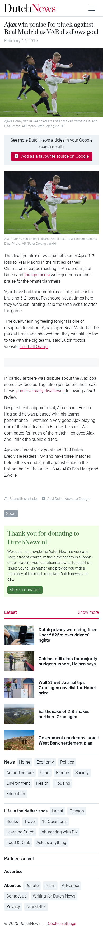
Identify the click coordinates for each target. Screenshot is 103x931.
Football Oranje (34, 346)
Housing (62, 783)
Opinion (76, 810)
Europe (62, 772)
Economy (45, 762)
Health (42, 783)
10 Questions (54, 821)
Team (50, 885)
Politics (67, 762)
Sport (11, 513)
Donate (32, 885)
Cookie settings (62, 923)
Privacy (13, 906)
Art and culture (20, 772)
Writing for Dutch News (54, 896)
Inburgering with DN (59, 831)
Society (82, 772)
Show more (88, 612)
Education (15, 793)
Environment (18, 783)
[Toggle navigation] (92, 8)
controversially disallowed (40, 390)
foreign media (37, 274)
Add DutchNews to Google (68, 498)
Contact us (16, 896)
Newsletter (36, 906)
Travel (30, 821)
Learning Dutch (20, 831)
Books (12, 821)
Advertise (70, 885)
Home (24, 762)
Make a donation (25, 589)
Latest (10, 612)
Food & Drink (18, 842)
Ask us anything (51, 842)
